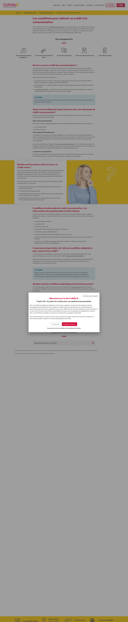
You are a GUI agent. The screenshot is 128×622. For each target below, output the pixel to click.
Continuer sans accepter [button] (90, 296)
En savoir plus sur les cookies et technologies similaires (64, 328)
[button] (69, 324)
